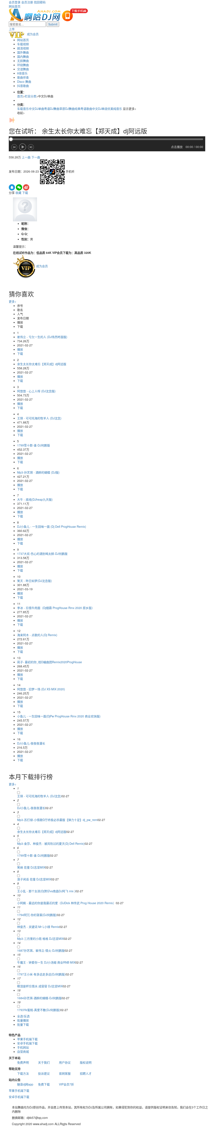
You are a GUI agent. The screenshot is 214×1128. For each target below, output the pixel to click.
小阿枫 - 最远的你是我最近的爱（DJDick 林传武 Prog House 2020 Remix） (66, 903)
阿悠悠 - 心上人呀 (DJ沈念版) (36, 391)
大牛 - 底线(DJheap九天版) (35, 499)
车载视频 (23, 44)
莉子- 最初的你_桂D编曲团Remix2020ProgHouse (49, 662)
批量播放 (23, 1020)
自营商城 (23, 1051)
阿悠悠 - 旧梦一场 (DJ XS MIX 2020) (41, 689)
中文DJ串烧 (99, 109)
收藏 (18, 193)
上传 (12, 29)
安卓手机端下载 (27, 1043)
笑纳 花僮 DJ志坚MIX (31, 867)
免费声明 (23, 1062)
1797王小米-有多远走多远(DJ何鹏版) (41, 974)
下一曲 (35, 157)
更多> (12, 301)
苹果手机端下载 (27, 1039)
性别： (25, 239)
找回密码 (40, 2)
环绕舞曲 (23, 65)
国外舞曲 (23, 52)
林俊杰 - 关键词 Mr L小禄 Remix (38, 927)
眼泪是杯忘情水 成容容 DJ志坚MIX (40, 986)
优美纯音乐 (114, 109)
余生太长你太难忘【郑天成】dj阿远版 (41, 364)
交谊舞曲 (23, 69)
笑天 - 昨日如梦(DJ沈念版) (34, 581)
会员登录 (14, 2)
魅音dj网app (25, 1084)
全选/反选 (23, 1016)
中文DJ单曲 (36, 109)
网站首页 (14, 6)
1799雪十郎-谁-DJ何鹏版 (33, 445)
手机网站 (23, 1047)
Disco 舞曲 (24, 81)
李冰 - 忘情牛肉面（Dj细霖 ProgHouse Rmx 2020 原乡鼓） (55, 608)
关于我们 (44, 1062)
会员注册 (27, 2)
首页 (20, 96)
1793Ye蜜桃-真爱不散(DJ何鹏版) (38, 1010)
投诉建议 (44, 1073)
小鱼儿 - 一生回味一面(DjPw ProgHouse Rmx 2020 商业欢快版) (59, 716)
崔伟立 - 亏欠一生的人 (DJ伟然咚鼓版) (42, 337)
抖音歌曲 (23, 86)
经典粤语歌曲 (83, 109)
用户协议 (65, 1062)
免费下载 (44, 1084)
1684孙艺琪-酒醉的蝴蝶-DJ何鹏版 (39, 998)
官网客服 (65, 1073)
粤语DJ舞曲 (51, 109)
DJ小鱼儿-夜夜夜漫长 (31, 743)
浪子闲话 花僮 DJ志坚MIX (34, 879)
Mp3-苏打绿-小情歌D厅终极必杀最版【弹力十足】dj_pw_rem (57, 820)
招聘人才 (86, 1073)
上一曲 (26, 157)
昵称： (25, 223)
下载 (25, 193)
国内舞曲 (23, 56)
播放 (20, 349)
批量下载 (23, 1024)
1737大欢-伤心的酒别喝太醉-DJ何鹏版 (42, 553)
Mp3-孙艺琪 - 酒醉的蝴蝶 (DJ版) (38, 472)
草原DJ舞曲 (67, 109)
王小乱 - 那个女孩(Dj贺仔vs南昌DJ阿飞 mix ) (46, 891)
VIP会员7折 (66, 1084)
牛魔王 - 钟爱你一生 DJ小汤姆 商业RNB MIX (46, 962)
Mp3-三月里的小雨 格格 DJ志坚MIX (40, 938)
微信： (25, 229)
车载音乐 (23, 109)
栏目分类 (30, 96)
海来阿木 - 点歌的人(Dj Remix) (37, 635)
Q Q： (25, 234)
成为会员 (33, 34)
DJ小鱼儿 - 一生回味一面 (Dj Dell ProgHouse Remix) (51, 526)
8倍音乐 (22, 73)
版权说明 (86, 1062)
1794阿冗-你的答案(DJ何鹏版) (37, 915)
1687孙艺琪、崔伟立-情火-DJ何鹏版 (41, 950)
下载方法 (23, 1073)
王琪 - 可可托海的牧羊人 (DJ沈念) (39, 418)
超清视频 (23, 48)
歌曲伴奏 (23, 77)
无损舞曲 (23, 61)
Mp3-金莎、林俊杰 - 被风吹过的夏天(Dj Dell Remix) (51, 843)
